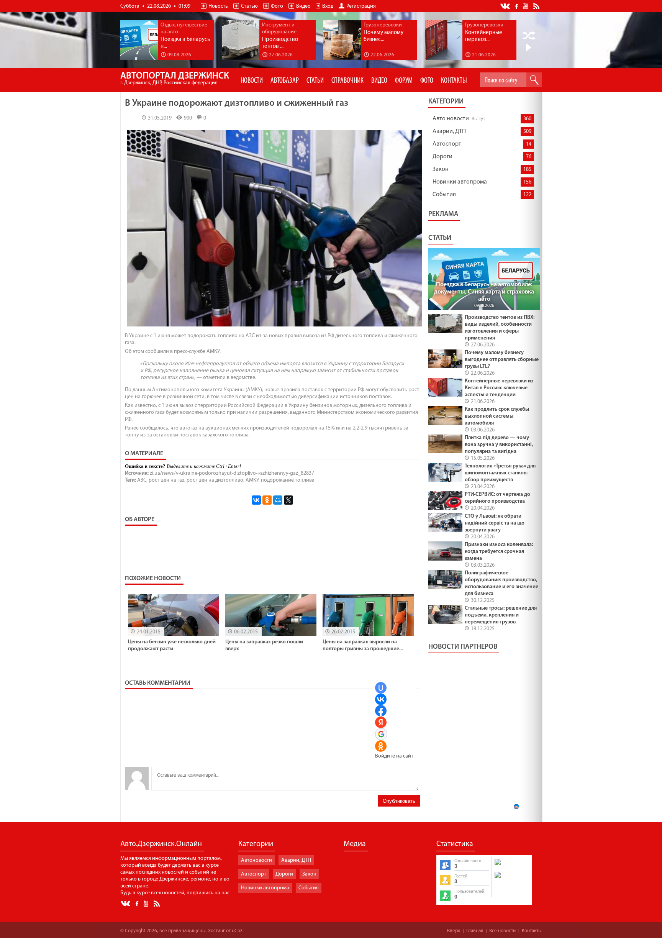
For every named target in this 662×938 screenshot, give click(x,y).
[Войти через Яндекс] (381, 722)
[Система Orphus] (511, 878)
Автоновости (256, 860)
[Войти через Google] (381, 734)
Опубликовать (399, 801)
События (444, 195)
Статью (249, 6)
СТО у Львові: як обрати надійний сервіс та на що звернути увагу (494, 523)
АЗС (141, 480)
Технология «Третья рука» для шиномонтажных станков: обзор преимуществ (500, 473)
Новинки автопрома (460, 182)
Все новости (502, 930)
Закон (441, 169)
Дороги (442, 157)
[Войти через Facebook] (381, 711)
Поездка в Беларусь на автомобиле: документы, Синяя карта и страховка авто (484, 292)
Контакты (532, 930)
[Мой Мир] (277, 500)
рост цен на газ (166, 480)
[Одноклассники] (267, 500)
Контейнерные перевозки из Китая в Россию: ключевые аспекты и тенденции (499, 388)
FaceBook (517, 5)
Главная (474, 930)
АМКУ (252, 480)
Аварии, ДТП (449, 131)
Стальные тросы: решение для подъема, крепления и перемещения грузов (501, 615)
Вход (327, 6)
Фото (277, 6)
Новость (218, 6)
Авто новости (451, 119)
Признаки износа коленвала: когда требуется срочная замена (499, 551)
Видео (303, 6)
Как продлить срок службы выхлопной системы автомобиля (497, 416)
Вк (505, 6)
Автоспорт (447, 144)
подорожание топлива (288, 480)
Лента (537, 6)
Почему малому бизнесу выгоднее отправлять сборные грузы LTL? (502, 359)
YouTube (526, 6)
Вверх (453, 930)
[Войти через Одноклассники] (381, 746)
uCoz (237, 930)
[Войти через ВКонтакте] (381, 699)
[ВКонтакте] (256, 500)
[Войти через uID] (381, 688)
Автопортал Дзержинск (174, 79)
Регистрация (361, 6)
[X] (288, 500)
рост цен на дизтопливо (215, 480)
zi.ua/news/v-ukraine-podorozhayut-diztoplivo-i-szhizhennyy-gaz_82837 (232, 473)
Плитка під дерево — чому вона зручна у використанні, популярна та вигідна (499, 444)
